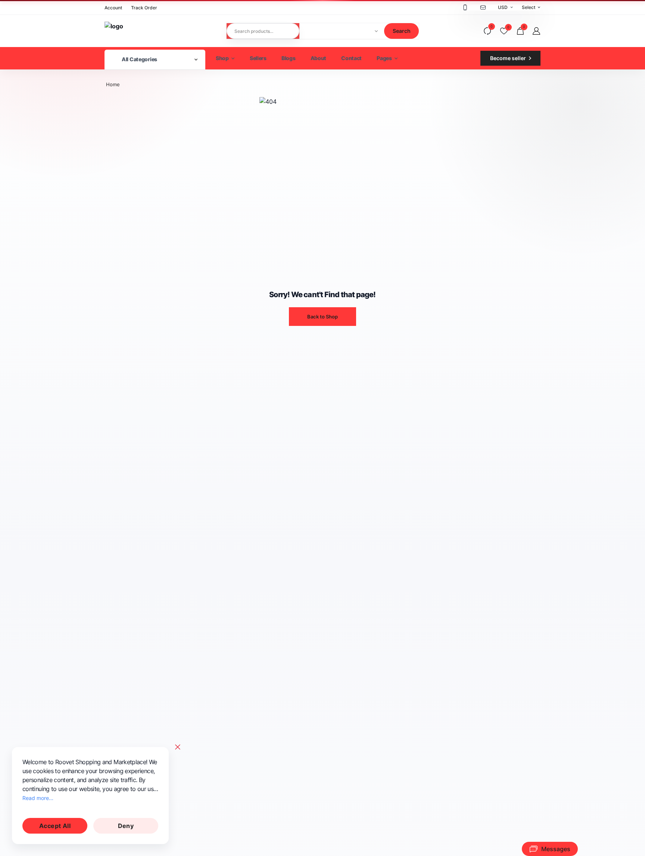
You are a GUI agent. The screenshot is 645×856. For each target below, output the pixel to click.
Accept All (55, 825)
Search (402, 31)
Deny (126, 825)
